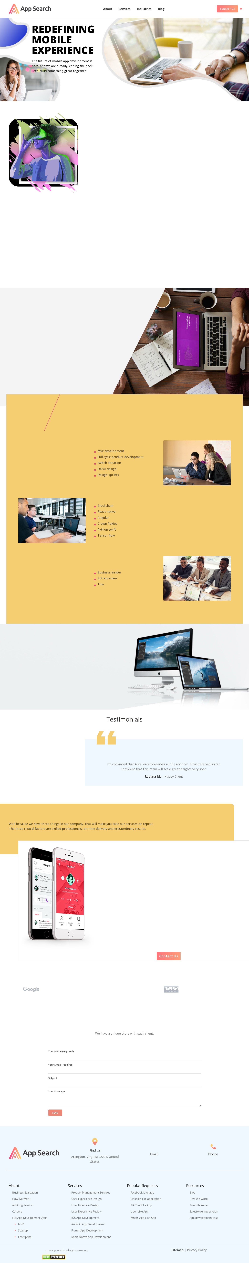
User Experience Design (86, 1199)
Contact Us (227, 8)
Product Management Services (90, 1192)
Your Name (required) (61, 1051)
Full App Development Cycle (29, 1218)
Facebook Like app (142, 1192)
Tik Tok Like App (141, 1205)
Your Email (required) (60, 1064)
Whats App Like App (143, 1218)
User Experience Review (86, 1211)
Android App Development (88, 1224)
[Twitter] (198, 1256)
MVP (21, 1224)
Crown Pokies (107, 523)
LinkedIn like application (145, 1199)
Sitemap (177, 1250)
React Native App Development (91, 1237)
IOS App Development (85, 1218)
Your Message (56, 1091)
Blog (192, 1192)
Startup (23, 1230)
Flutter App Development (87, 1230)
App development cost (204, 1218)
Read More (41, 82)
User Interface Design (85, 1205)
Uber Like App (139, 1211)
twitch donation (109, 463)
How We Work (21, 1199)
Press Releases (199, 1205)
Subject (52, 1078)
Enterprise (25, 1237)
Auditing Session (22, 1205)
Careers (17, 1211)
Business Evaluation (25, 1192)
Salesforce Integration (204, 1211)
